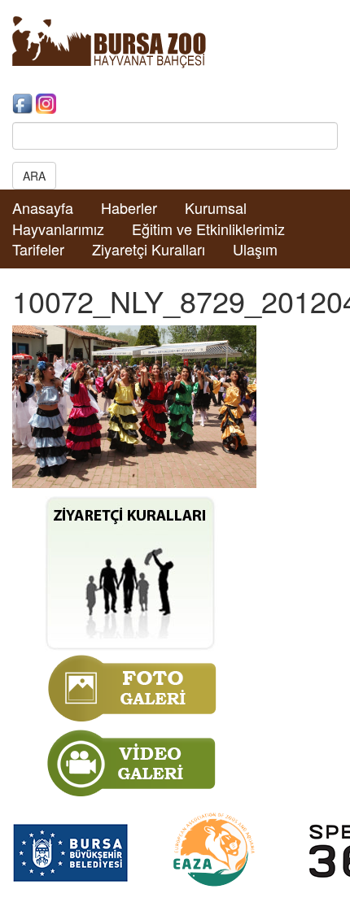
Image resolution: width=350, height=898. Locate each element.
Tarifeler (38, 248)
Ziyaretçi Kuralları (148, 248)
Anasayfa (42, 207)
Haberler (129, 207)
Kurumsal (216, 207)
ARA (34, 176)
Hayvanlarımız (58, 228)
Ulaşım (255, 248)
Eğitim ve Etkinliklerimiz (208, 228)
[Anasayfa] (109, 41)
